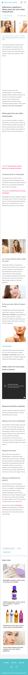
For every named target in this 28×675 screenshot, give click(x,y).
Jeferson (6, 18)
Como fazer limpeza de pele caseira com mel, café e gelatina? (13, 649)
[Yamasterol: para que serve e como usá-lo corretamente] (14, 616)
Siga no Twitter (11, 666)
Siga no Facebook (16, 666)
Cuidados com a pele (19, 35)
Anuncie (14, 662)
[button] (25, 2)
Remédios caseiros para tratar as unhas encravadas (14, 581)
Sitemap (21, 662)
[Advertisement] (14, 73)
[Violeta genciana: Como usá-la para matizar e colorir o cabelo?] (14, 593)
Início (3, 35)
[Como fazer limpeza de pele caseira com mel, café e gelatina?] (14, 638)
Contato (6, 662)
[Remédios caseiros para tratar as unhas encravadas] (14, 571)
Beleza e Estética (8, 15)
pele (19, 548)
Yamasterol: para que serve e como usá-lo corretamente (13, 626)
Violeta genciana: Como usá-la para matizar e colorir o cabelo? (14, 603)
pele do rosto (7, 552)
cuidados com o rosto (9, 548)
